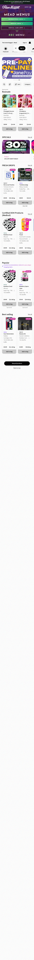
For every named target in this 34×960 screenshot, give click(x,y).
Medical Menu (16, 23)
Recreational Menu (16, 19)
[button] (28, 7)
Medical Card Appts (16, 27)
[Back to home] (11, 7)
